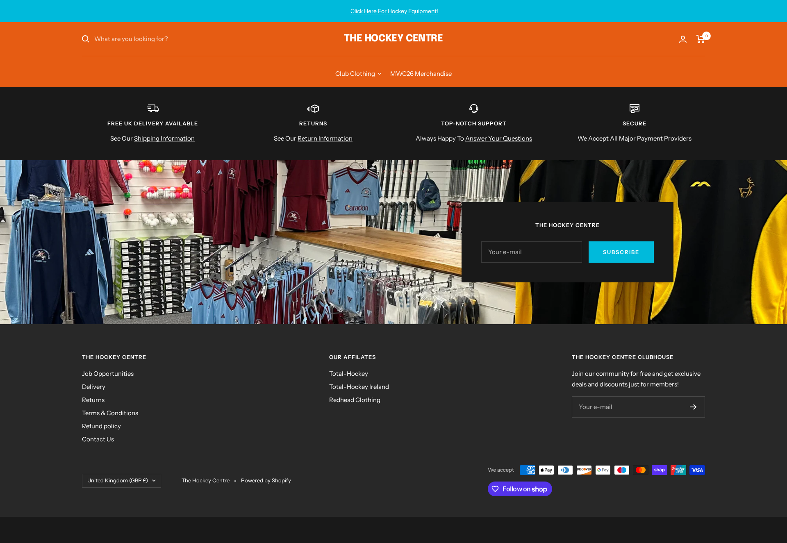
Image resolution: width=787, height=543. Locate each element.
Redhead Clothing (354, 400)
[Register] (693, 407)
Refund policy (101, 426)
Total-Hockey (348, 373)
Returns (93, 400)
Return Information (325, 138)
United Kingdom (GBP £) (117, 480)
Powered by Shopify (266, 480)
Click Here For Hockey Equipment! (394, 11)
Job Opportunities (108, 373)
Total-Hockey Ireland (359, 387)
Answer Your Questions (498, 138)
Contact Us (98, 439)
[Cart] (700, 39)
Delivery (93, 387)
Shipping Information (164, 138)
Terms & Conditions (110, 413)
